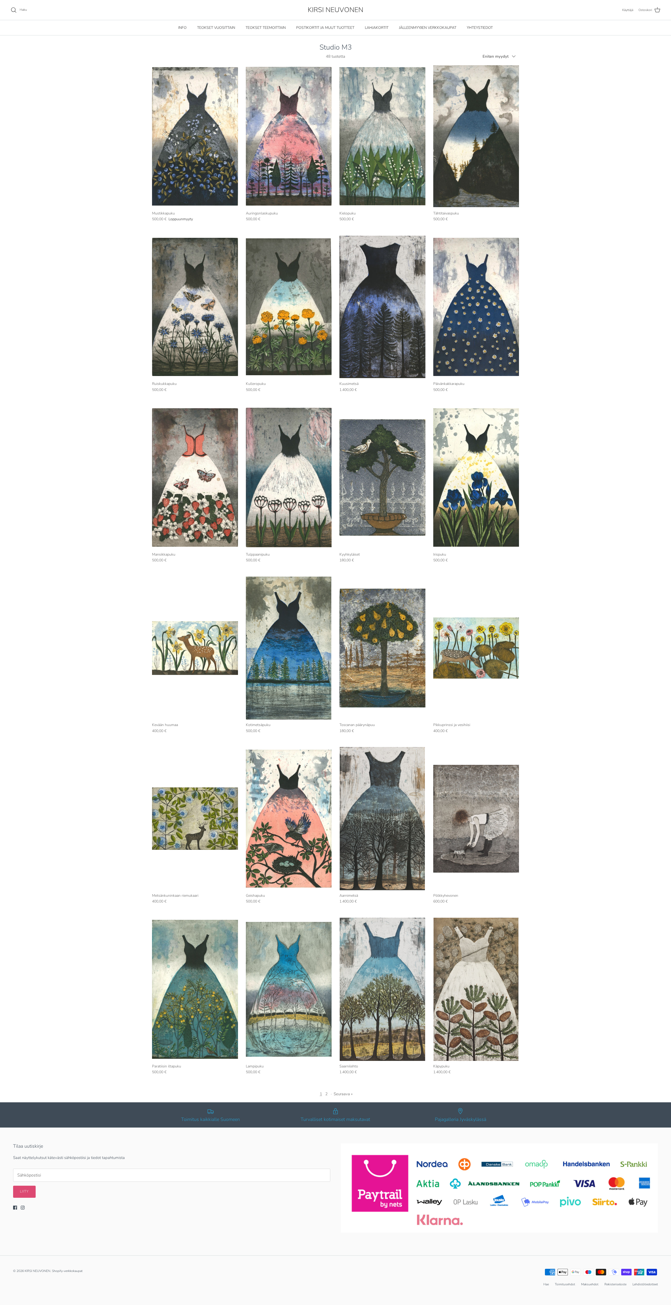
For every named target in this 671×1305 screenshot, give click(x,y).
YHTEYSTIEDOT (480, 27)
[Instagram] (23, 1208)
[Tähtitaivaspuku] (476, 136)
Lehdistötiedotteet (645, 1284)
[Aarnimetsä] (382, 818)
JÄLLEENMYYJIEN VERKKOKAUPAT (427, 27)
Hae (546, 1284)
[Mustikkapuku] (195, 136)
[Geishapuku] (289, 818)
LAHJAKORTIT (376, 27)
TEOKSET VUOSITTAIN (216, 27)
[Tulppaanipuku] (289, 477)
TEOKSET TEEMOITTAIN (266, 27)
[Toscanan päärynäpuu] (382, 648)
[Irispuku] (476, 477)
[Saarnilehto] (382, 989)
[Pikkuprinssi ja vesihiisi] (476, 648)
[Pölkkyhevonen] (476, 818)
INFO (182, 27)
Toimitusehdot (565, 1284)
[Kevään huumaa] (195, 648)
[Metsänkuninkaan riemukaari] (195, 818)
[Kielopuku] (382, 136)
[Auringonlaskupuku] (289, 136)
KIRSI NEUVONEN (37, 1271)
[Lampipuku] (289, 989)
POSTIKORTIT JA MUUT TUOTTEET (325, 27)
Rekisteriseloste (615, 1284)
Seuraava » (343, 1094)
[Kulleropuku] (289, 306)
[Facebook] (15, 1208)
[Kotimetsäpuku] (289, 648)
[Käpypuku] (476, 989)
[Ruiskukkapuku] (195, 306)
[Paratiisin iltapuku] (195, 989)
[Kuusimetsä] (382, 306)
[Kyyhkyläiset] (382, 477)
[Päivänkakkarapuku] (476, 306)
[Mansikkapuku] (195, 477)
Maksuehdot (589, 1284)
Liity (24, 1191)
